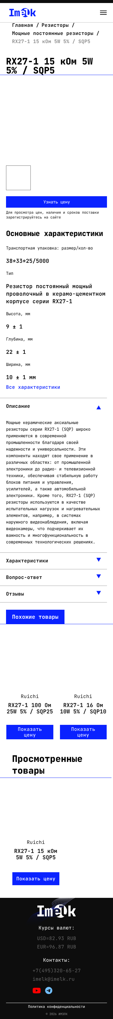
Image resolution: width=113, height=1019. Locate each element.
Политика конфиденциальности (56, 1007)
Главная (24, 25)
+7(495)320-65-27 (57, 971)
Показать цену (30, 732)
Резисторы (55, 25)
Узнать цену (56, 202)
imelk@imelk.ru (54, 979)
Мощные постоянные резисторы (52, 33)
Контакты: (56, 960)
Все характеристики (33, 387)
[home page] (22, 13)
